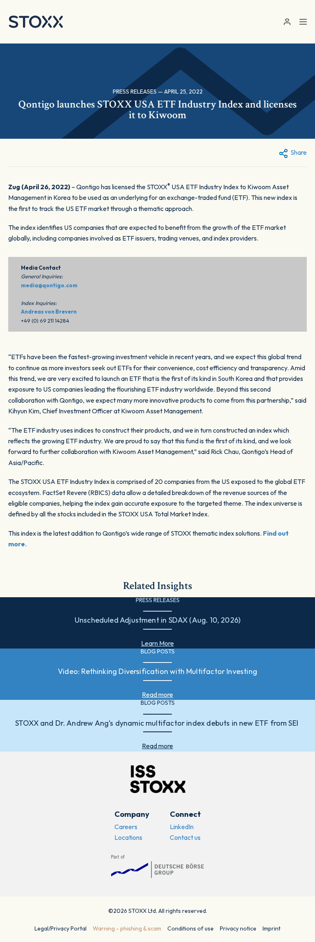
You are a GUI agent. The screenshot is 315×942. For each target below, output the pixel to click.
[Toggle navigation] (303, 22)
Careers (125, 827)
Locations (128, 837)
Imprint (271, 928)
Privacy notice (238, 928)
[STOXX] (36, 21)
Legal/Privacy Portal (60, 928)
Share (298, 152)
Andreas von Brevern (49, 311)
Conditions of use (190, 928)
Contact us (185, 837)
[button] (286, 22)
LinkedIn (182, 827)
